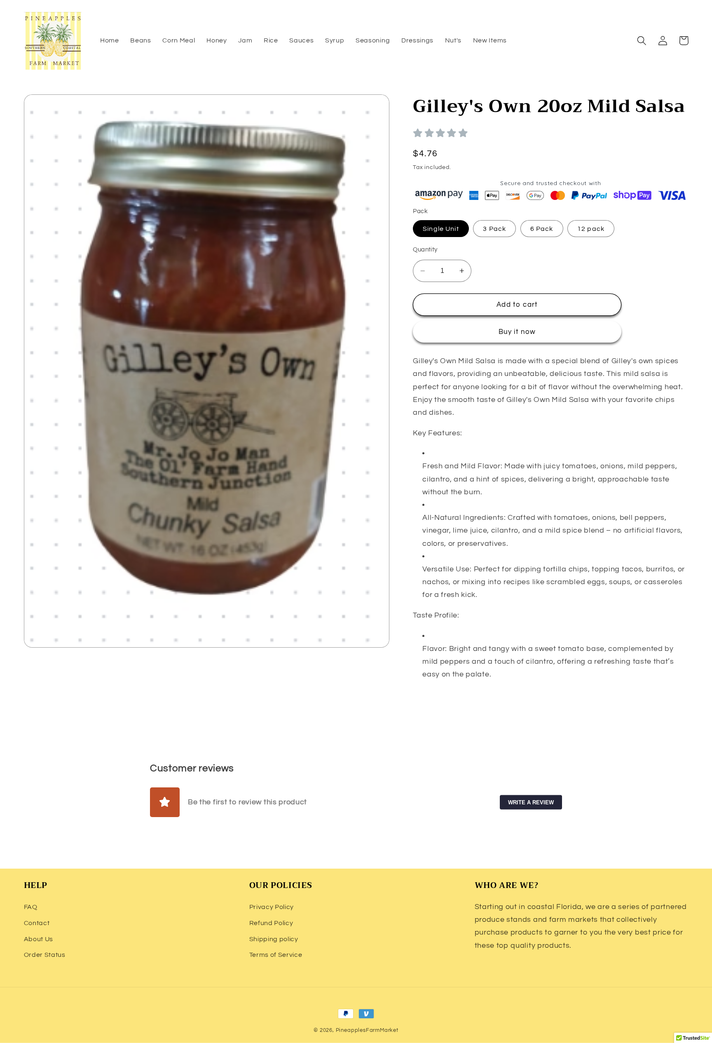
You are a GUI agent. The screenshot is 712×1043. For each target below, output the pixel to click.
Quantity (425, 250)
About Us (39, 939)
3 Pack (494, 229)
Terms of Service (275, 954)
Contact (37, 923)
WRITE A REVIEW (531, 802)
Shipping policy (273, 939)
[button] (642, 40)
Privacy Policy (271, 907)
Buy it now (517, 332)
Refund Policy (271, 923)
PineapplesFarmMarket (367, 1030)
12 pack (590, 229)
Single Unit (441, 229)
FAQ (30, 907)
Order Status (45, 954)
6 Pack (541, 229)
